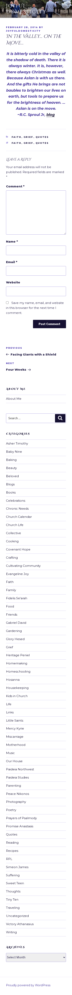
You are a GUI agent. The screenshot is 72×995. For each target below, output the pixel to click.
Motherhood (15, 745)
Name (12, 241)
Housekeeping (17, 688)
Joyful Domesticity (26, 9)
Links (10, 712)
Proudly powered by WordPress (28, 985)
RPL (9, 859)
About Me (13, 399)
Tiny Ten (12, 899)
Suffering (13, 875)
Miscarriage (14, 736)
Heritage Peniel (18, 655)
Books (11, 492)
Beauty (11, 468)
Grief (28, 137)
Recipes (12, 851)
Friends (11, 614)
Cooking (12, 541)
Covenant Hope (18, 549)
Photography (16, 802)
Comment (15, 186)
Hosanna (13, 680)
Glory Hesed (15, 639)
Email (11, 262)
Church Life (14, 525)
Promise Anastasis (19, 826)
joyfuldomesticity (23, 30)
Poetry (11, 810)
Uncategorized (17, 916)
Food (10, 606)
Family (11, 590)
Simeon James (17, 867)
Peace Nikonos (17, 794)
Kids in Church (17, 696)
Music (10, 753)
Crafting (12, 557)
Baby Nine (14, 451)
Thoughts (13, 891)
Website (13, 282)
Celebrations (15, 500)
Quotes (42, 137)
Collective (13, 533)
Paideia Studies (17, 777)
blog (50, 115)
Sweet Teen (15, 883)
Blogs (10, 484)
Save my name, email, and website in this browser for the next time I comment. (35, 308)
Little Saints (14, 720)
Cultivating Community (23, 566)
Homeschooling (18, 671)
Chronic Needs (17, 508)
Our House (14, 761)
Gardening (14, 631)
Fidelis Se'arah (16, 598)
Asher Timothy (17, 443)
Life (8, 704)
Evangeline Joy (17, 574)
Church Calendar (19, 517)
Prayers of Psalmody (21, 818)
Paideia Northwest (20, 769)
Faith (16, 137)
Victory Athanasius (20, 924)
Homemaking (16, 663)
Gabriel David (16, 623)
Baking (11, 460)
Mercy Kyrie (15, 728)
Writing (11, 932)
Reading (12, 842)
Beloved (12, 476)
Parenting (13, 785)
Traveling (13, 908)
